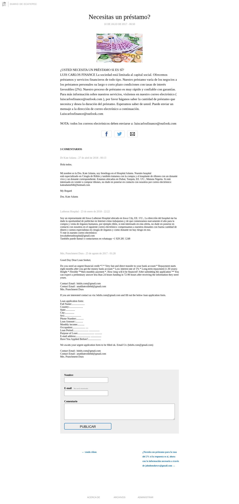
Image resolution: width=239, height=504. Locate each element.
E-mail (76, 388)
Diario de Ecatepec (23, 4)
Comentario (70, 401)
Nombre (68, 375)
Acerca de (93, 497)
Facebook (106, 134)
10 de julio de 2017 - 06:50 (119, 24)
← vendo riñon (89, 452)
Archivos (119, 497)
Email (132, 134)
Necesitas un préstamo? (119, 16)
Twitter (119, 134)
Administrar (145, 497)
